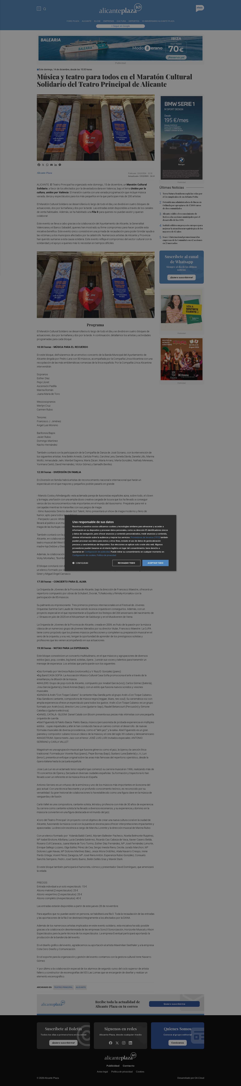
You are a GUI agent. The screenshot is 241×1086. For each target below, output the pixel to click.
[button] (80, 563)
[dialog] (120, 543)
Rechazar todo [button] (126, 563)
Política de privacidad (106, 555)
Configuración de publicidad (97, 551)
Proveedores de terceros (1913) (145, 537)
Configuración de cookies (84, 555)
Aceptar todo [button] (155, 563)
